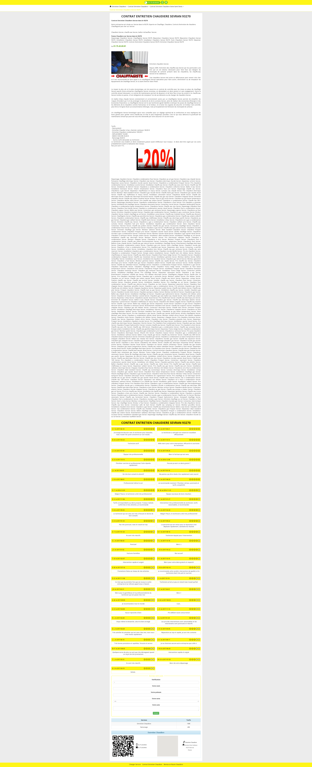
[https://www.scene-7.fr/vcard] (123, 746)
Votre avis (156, 705)
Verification (156, 680)
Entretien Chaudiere (191, 742)
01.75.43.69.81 (153, 3)
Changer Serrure (135, 764)
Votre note (156, 699)
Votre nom (156, 686)
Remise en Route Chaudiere (173, 764)
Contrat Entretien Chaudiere (152, 764)
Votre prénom (156, 692)
